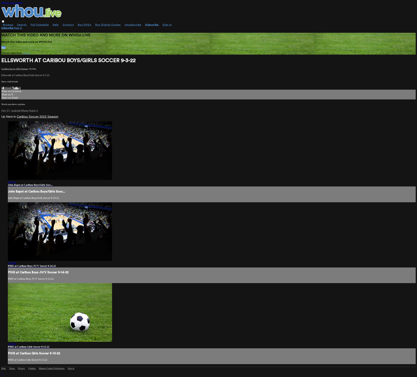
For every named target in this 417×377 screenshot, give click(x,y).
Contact (68, 24)
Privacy (22, 368)
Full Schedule (40, 24)
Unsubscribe (133, 24)
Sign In (18, 28)
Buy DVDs (84, 24)
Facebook (6, 88)
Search (22, 24)
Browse (8, 24)
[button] (3, 21)
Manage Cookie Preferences (52, 368)
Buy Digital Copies (108, 24)
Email (18, 88)
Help (56, 24)
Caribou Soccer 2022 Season (14, 69)
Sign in (167, 24)
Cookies (32, 368)
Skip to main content (11, 2)
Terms (12, 368)
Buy (3, 47)
